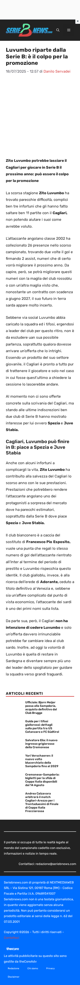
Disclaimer (13, 976)
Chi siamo (32, 968)
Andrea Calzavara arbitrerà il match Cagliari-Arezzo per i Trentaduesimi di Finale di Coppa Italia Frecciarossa (41, 802)
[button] (57, 30)
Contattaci (11, 938)
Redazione (13, 968)
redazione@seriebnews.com (56, 864)
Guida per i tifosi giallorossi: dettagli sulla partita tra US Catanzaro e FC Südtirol (42, 727)
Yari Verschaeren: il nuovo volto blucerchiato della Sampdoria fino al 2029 (41, 761)
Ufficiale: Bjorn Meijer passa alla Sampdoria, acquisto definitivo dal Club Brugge (41, 708)
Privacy (50, 968)
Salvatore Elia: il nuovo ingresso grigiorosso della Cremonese (41, 743)
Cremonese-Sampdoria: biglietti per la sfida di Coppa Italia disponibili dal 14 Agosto (42, 780)
